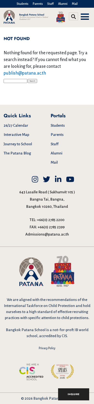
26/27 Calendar (16, 125)
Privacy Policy (47, 348)
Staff (50, 4)
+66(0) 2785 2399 (51, 227)
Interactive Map (16, 134)
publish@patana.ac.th (25, 73)
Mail (75, 4)
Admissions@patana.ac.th (47, 234)
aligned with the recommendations (48, 300)
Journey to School (18, 144)
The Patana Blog (17, 153)
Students (22, 4)
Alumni (62, 4)
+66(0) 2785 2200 (50, 220)
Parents (38, 4)
